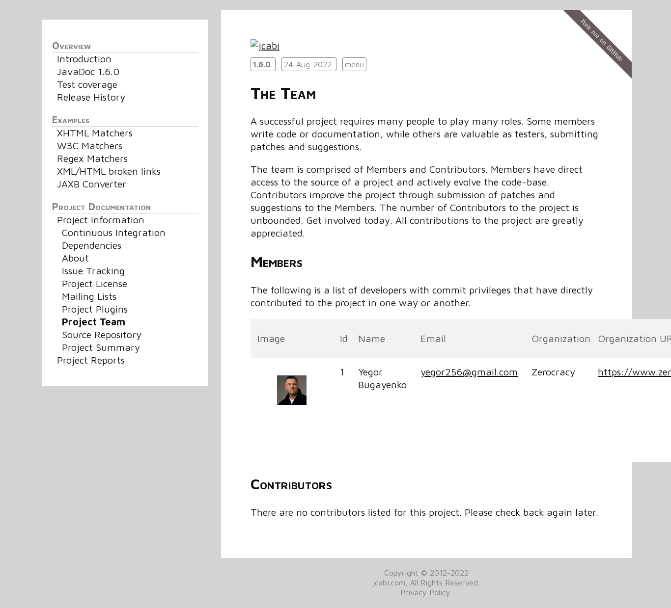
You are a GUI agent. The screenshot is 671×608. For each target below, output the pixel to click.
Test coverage (87, 84)
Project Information (100, 219)
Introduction (84, 58)
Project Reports (91, 360)
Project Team (93, 321)
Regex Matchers (92, 158)
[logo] (265, 45)
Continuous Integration (114, 232)
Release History (91, 97)
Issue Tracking (93, 270)
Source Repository (101, 334)
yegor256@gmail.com (469, 371)
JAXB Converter (91, 183)
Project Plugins (95, 309)
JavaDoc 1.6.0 (88, 71)
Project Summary (101, 347)
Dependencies (91, 245)
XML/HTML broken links (109, 171)
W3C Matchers (89, 145)
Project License (94, 283)
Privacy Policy (425, 592)
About (75, 258)
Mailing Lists (89, 296)
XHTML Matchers (95, 132)
